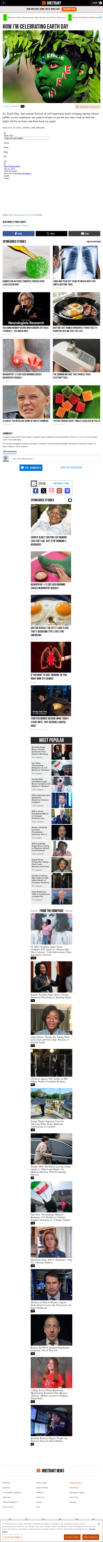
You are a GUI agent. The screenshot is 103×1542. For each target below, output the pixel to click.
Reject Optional (91, 1537)
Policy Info (7, 1497)
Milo (7, 106)
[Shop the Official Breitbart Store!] (62, 484)
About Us (6, 1488)
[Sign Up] (69, 9)
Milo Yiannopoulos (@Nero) (21, 214)
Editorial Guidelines (10, 1502)
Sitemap (73, 1502)
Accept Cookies (72, 1537)
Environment (8, 225)
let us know (80, 437)
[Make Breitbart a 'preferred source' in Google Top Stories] (87, 106)
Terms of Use (8, 1507)
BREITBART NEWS (53, 1470)
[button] (3, 3)
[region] (51, 1531)
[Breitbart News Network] (34, 484)
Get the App (74, 1488)
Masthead (6, 1483)
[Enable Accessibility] (101, 3)
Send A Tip (74, 1497)
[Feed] (93, 1519)
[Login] (94, 3)
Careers (39, 1502)
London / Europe (22, 225)
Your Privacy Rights (12, 1537)
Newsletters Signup (77, 1492)
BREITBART (54, 3)
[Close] (99, 1524)
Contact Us (40, 1497)
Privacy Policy (41, 1483)
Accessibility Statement (12, 1492)
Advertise (40, 1492)
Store (38, 1507)
